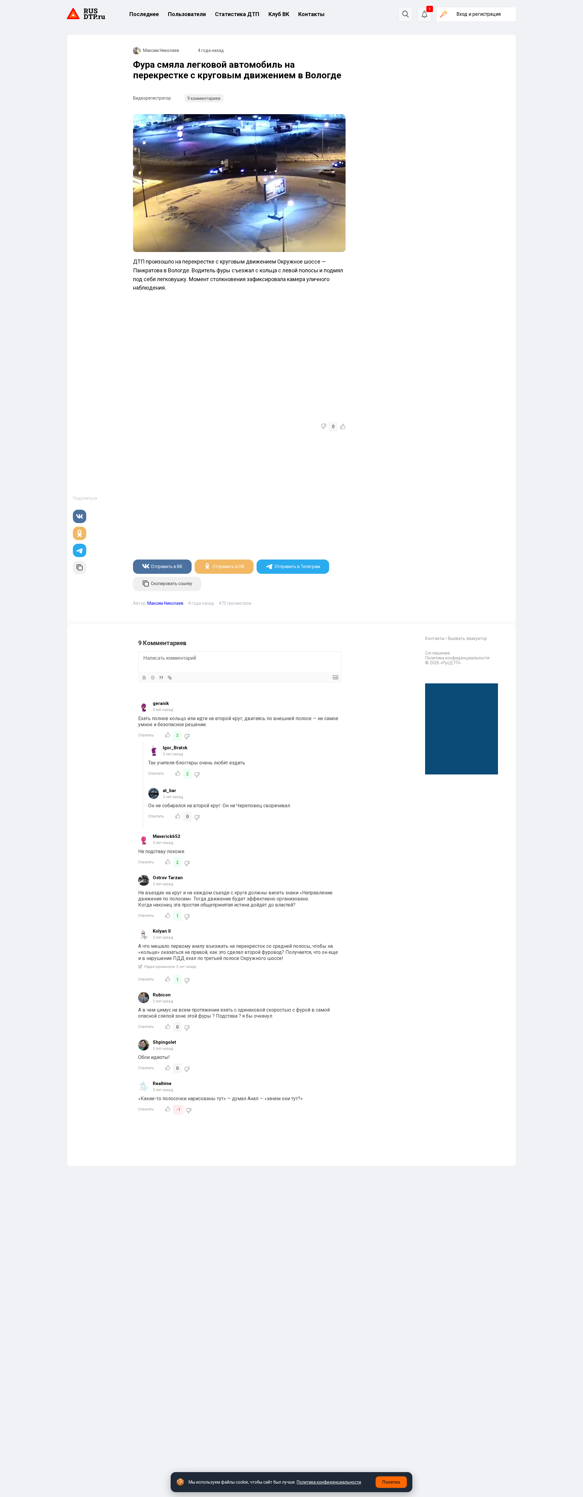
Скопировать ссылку (171, 583)
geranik (161, 703)
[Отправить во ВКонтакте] (79, 516)
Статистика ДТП (237, 14)
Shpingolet (164, 1042)
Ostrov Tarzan (168, 877)
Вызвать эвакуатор (467, 638)
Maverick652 (166, 836)
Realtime (162, 1083)
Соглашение (437, 653)
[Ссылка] (169, 677)
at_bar (169, 790)
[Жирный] (144, 677)
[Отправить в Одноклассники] (79, 533)
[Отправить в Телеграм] (79, 550)
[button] (424, 14)
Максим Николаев (161, 50)
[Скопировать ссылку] (79, 567)
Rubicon (162, 995)
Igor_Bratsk (175, 747)
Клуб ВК (278, 14)
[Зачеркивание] (152, 677)
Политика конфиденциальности (457, 657)
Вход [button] (478, 14)
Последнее (144, 14)
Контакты (311, 14)
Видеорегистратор (152, 98)
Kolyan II (162, 931)
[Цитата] (161, 677)
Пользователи (187, 14)
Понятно (391, 1482)
